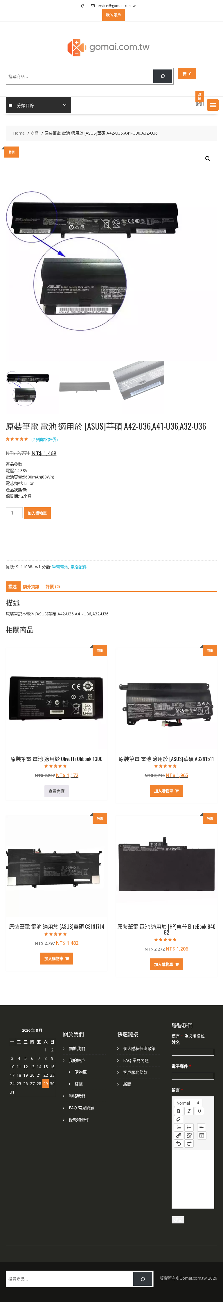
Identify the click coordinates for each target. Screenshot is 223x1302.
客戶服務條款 (135, 1072)
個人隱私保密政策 (139, 1048)
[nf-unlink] (189, 1135)
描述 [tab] (12, 586)
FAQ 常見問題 (81, 1107)
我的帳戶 (77, 1060)
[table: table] (201, 1135)
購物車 (81, 1072)
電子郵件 (181, 1066)
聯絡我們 (77, 1096)
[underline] (199, 1111)
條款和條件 (79, 1119)
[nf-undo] (178, 1144)
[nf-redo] (189, 1144)
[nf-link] (178, 1135)
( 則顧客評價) (44, 439)
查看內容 (56, 791)
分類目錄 (25, 105)
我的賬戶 (113, 14)
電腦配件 (79, 566)
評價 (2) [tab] (53, 586)
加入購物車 (37, 513)
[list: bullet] (189, 1127)
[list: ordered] (178, 1127)
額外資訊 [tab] (31, 586)
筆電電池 (60, 566)
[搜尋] (162, 76)
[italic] (189, 1111)
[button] (213, 105)
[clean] (178, 1119)
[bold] (178, 1111)
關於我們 (77, 1048)
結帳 (79, 1084)
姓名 (176, 1042)
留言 (177, 1090)
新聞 (127, 1084)
